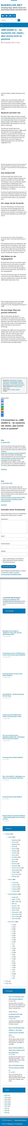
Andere (14, 897)
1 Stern (14, 882)
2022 (5, 1104)
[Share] (14, 415)
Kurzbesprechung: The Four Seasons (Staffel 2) (16, 1068)
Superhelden (15, 870)
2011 (5, 1108)
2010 (5, 1110)
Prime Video (15, 916)
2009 (5, 1112)
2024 (5, 1100)
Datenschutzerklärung (20, 1120)
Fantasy (14, 851)
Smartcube (19, 1124)
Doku (13, 846)
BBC (13, 903)
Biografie (14, 844)
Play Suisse (15, 914)
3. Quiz (6, 983)
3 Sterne (14, 887)
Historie (18, 389)
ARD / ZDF (15, 901)
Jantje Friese (6, 388)
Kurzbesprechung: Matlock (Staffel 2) (13, 757)
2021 (5, 1106)
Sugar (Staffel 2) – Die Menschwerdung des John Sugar (13, 695)
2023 (5, 1102)
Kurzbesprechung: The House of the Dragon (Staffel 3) (12, 674)
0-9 (13, 925)
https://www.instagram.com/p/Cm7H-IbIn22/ (13, 453)
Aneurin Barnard (14, 381)
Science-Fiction (16, 868)
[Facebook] (14, 400)
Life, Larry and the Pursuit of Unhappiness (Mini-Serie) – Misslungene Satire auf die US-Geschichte (13, 737)
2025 (5, 1097)
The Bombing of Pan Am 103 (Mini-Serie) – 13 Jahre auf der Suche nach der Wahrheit (14, 654)
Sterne (10, 879)
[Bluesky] (14, 405)
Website (3, 551)
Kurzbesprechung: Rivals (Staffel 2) (12, 797)
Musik (13, 861)
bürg (10, 996)
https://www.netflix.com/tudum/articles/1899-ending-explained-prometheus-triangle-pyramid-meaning (13, 499)
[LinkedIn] (14, 413)
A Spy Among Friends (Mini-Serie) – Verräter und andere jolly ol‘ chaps (12, 715)
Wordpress (11, 1124)
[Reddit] (14, 410)
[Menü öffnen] (1, 25)
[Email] (14, 403)
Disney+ (14, 906)
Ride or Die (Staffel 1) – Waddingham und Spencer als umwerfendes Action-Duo (14, 777)
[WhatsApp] (14, 408)
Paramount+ (15, 912)
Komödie (14, 857)
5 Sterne (14, 891)
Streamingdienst (13, 894)
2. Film (6, 981)
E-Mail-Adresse (5, 543)
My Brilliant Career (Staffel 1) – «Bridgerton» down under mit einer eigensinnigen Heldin (12, 632)
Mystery (9, 389)
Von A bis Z (11, 921)
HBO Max (15, 908)
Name (3, 536)
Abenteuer (15, 840)
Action (14, 842)
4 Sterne (14, 889)
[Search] (19, 20)
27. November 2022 (6, 483)
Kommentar (4, 519)
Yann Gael (20, 383)
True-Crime (15, 874)
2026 (5, 1095)
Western (14, 876)
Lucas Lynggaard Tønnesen (17, 384)
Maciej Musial (6, 384)
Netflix (14, 910)
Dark (3, 108)
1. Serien (7, 834)
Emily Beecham (13, 380)
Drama (13, 389)
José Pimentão (13, 383)
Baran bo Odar (18, 386)
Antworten (4, 469)
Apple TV (14, 899)
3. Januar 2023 (5, 442)
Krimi (13, 859)
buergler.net (11, 5)
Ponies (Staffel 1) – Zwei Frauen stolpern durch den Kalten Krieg (17, 1050)
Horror (14, 855)
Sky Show (15, 918)
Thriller (14, 872)
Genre (10, 837)
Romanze (14, 865)
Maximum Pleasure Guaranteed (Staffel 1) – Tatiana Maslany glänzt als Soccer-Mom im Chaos (14, 817)
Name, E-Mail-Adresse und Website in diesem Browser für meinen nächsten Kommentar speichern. (13, 560)
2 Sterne (14, 884)
